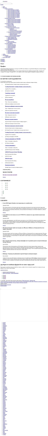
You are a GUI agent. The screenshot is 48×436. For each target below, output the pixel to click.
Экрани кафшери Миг (11, 37)
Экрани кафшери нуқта (12, 38)
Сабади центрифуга (9, 8)
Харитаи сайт (32, 280)
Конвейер (7, 40)
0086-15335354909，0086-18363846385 (10, 273)
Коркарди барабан (13, 34)
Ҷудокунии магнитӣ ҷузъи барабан (14, 31)
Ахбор (4, 54)
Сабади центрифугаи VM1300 (13, 14)
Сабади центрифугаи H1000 (13, 9)
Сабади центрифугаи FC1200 (13, 11)
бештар (4, 177)
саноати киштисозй (11, 47)
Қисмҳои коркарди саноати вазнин (14, 125)
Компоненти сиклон (9, 23)
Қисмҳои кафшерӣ (9, 43)
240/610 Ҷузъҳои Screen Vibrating (14, 19)
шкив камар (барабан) (11, 42)
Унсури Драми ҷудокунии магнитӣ (20, 282)
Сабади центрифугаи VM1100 (13, 10)
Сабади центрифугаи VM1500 (13, 16)
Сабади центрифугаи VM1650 (13, 17)
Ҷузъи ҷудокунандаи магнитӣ (13, 27)
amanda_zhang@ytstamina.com (9, 272)
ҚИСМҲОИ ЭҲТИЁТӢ (12, 39)
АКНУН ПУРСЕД (4, 270)
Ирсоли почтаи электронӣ (5, 284)
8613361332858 (3, 285)
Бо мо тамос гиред (6, 57)
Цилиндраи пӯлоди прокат (15, 33)
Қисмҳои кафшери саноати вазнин (14, 106)
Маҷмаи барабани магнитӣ (15, 35)
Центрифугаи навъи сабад (28, 281)
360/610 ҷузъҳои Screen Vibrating (13, 21)
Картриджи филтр (10, 165)
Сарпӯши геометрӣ (10, 93)
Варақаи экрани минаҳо (11, 119)
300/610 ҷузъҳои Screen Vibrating (13, 20)
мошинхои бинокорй (11, 45)
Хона (4, 6)
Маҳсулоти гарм (25, 280)
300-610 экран (8, 158)
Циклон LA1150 (10, 25)
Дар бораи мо (5, 55)
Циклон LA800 (10, 24)
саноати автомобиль (11, 46)
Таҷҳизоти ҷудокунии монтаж (16, 30)
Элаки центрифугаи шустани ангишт (7, 281)
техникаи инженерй (11, 44)
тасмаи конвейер (10, 41)
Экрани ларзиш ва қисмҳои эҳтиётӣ (12, 36)
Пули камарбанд (9, 99)
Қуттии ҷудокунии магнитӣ (12, 112)
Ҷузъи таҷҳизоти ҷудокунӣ (10, 26)
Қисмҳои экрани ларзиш (10, 18)
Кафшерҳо (12, 28)
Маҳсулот (5, 7)
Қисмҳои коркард (13, 29)
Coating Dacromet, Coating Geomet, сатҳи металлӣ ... (18, 86)
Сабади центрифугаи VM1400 (13, 15)
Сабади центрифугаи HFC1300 (13, 12)
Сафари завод (8, 56)
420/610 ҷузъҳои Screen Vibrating (13, 22)
